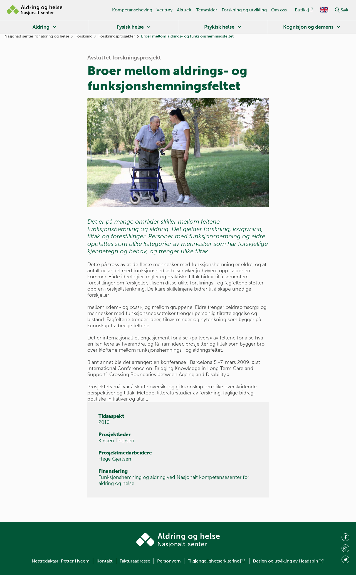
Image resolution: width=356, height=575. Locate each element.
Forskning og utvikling (244, 9)
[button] (337, 10)
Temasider (206, 9)
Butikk (301, 9)
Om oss (279, 9)
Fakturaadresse (135, 561)
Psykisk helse (219, 27)
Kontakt (105, 561)
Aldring (41, 27)
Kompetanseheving (132, 9)
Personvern (169, 561)
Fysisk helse (130, 27)
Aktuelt (184, 9)
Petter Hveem (75, 561)
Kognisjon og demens (308, 27)
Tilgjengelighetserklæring (213, 561)
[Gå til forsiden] (34, 10)
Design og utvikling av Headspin (285, 561)
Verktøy (164, 9)
